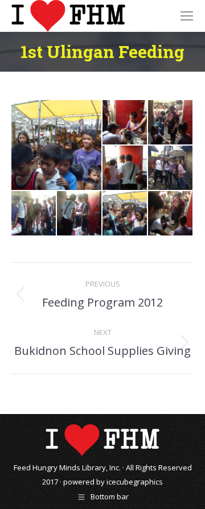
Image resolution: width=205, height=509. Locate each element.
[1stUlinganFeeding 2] (171, 123)
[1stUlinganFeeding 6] (79, 214)
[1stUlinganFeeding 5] (34, 214)
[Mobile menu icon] (187, 16)
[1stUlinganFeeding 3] (125, 168)
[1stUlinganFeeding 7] (125, 214)
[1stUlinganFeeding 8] (56, 145)
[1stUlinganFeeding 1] (125, 123)
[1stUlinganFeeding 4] (171, 168)
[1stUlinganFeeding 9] (171, 214)
